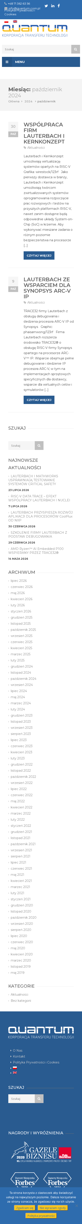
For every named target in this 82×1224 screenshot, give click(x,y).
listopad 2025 (21, 624)
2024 (28, 101)
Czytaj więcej (39, 255)
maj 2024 (18, 697)
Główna (13, 101)
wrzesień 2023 (22, 728)
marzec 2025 (20, 654)
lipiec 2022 (19, 789)
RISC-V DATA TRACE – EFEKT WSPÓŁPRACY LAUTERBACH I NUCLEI (39, 498)
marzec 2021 (20, 887)
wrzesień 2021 (21, 850)
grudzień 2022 (22, 764)
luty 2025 (17, 660)
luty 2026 (18, 605)
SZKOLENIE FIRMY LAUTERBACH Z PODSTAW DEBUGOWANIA (37, 535)
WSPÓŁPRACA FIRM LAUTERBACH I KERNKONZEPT (44, 133)
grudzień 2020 (22, 905)
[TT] (46, 6)
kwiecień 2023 (21, 752)
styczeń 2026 (21, 611)
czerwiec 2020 (22, 942)
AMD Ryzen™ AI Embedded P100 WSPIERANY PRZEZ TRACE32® (36, 551)
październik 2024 (23, 679)
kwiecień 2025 (21, 648)
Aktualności (36, 148)
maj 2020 (18, 948)
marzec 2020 (21, 960)
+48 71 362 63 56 (19, 3)
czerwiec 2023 (22, 746)
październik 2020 (24, 918)
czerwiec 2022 (22, 795)
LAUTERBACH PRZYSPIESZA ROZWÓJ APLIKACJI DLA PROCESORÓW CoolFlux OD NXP (40, 516)
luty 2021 (17, 893)
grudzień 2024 (22, 666)
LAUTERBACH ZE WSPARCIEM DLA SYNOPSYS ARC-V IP (47, 288)
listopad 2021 (20, 838)
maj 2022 (18, 801)
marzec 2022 (21, 813)
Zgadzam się (24, 1208)
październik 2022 (23, 777)
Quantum (41, 31)
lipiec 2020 (19, 936)
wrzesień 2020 (22, 924)
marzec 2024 (21, 703)
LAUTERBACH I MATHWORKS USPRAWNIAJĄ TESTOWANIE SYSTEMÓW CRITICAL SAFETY (33, 480)
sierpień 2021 (20, 856)
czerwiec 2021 (21, 869)
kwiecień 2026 (21, 599)
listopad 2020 (21, 911)
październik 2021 (23, 844)
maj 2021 (17, 875)
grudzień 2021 (21, 832)
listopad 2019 (21, 967)
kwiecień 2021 (21, 881)
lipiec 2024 (19, 691)
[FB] (59, 5)
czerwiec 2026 (22, 587)
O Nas (17, 1051)
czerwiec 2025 (21, 642)
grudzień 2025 (21, 617)
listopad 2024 (21, 673)
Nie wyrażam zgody (53, 1208)
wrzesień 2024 (22, 685)
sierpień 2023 (21, 734)
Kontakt (19, 1056)
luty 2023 (18, 758)
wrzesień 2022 (22, 783)
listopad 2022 (21, 771)
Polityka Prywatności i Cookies (36, 1062)
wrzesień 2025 (21, 636)
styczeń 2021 (21, 899)
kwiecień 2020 (22, 954)
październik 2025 (23, 630)
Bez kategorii (21, 1001)
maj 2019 (17, 973)
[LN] (52, 5)
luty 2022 (18, 820)
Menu (19, 62)
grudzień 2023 (22, 715)
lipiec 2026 (19, 581)
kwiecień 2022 (21, 807)
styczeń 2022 (21, 826)
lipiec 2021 (18, 862)
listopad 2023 (21, 722)
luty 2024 (18, 709)
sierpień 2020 (21, 930)
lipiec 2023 (19, 740)
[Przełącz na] (6, 21)
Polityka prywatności (41, 1216)
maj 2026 (18, 593)
